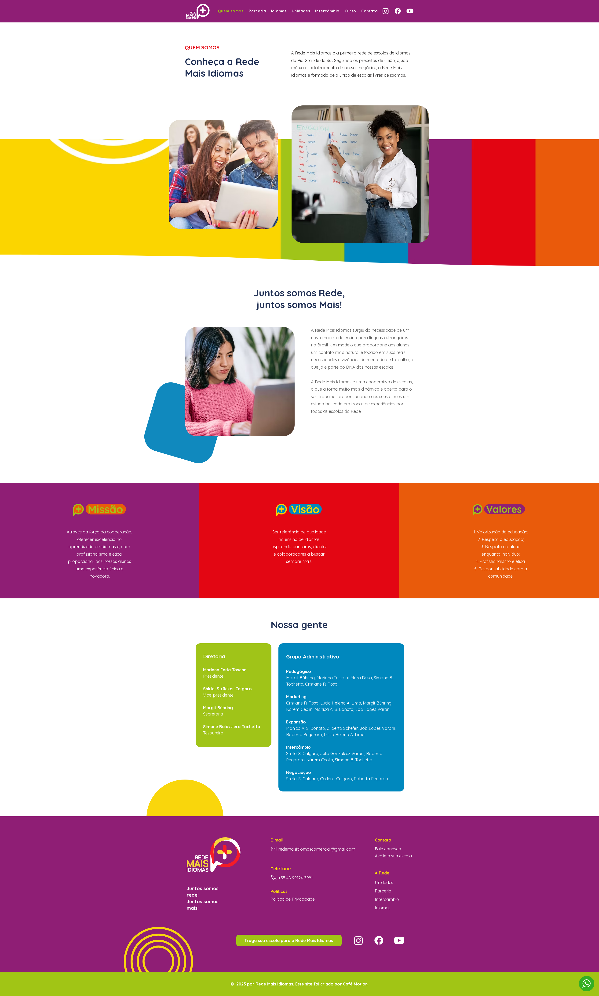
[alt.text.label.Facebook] (398, 11)
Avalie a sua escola (393, 856)
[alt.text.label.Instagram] (386, 11)
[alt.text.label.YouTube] (410, 11)
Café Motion (355, 984)
